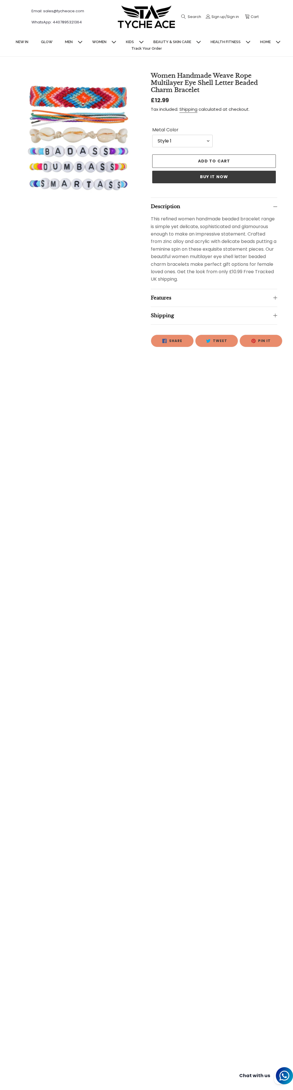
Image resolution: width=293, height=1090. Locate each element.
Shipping (188, 109)
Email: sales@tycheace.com (57, 11)
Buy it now (214, 177)
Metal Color (165, 129)
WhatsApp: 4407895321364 (56, 22)
